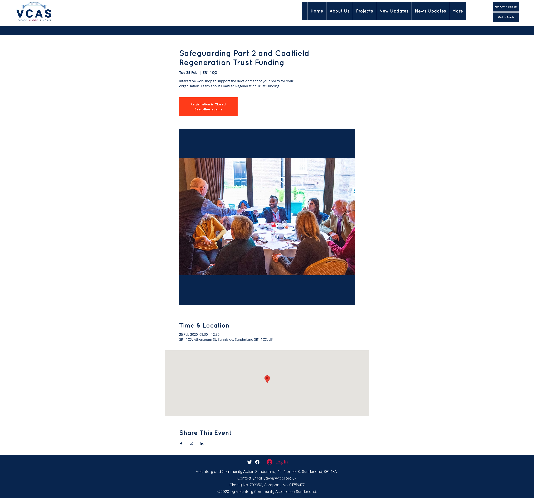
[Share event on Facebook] (181, 443)
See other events (208, 109)
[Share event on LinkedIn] (202, 443)
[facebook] (257, 462)
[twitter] (249, 462)
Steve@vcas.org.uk (279, 478)
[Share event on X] (191, 443)
